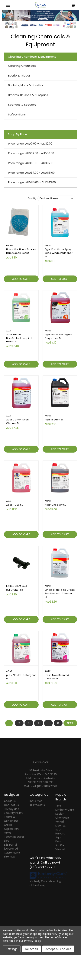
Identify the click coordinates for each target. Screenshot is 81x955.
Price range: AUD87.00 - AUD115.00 (31, 173)
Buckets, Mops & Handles (25, 85)
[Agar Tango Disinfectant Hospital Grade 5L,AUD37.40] (21, 307)
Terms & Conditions (11, 819)
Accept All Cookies (58, 949)
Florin (58, 841)
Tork (58, 806)
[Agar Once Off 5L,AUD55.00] (60, 478)
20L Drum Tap (14, 589)
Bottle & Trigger (19, 75)
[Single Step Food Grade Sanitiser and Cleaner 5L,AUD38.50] (60, 563)
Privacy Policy (32, 941)
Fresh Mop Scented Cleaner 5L (57, 676)
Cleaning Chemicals (22, 66)
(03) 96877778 (47, 786)
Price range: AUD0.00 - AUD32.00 (30, 143)
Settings (12, 949)
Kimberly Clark (64, 810)
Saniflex (60, 845)
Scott (59, 829)
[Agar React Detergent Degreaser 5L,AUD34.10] (60, 307)
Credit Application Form (11, 829)
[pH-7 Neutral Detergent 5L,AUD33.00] (21, 648)
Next (70, 723)
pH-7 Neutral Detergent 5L (21, 676)
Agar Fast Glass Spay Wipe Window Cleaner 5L (59, 253)
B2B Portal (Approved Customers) (12, 848)
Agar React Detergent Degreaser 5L (58, 336)
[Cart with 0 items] (71, 4)
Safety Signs (17, 114)
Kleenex (60, 825)
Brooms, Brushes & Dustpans (28, 95)
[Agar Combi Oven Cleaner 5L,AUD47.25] (21, 393)
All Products (37, 805)
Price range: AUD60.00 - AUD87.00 (31, 163)
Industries (36, 801)
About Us (10, 801)
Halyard (60, 833)
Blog (6, 841)
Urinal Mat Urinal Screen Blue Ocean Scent (21, 251)
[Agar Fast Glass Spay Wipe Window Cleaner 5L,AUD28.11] (60, 222)
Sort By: (32, 198)
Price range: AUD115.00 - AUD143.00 (32, 182)
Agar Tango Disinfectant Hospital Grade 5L (19, 338)
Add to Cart (21, 279)
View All (60, 849)
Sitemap (9, 856)
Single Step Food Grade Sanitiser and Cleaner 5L (60, 593)
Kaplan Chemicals (62, 816)
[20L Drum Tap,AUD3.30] (21, 563)
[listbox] (56, 198)
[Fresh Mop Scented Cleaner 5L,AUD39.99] (60, 648)
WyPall (59, 821)
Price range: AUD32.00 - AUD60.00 (31, 153)
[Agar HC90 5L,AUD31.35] (21, 478)
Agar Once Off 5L (55, 504)
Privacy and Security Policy (13, 811)
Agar (58, 837)
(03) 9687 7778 (42, 867)
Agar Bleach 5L (54, 419)
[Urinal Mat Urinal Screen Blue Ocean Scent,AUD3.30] (21, 222)
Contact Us (11, 805)
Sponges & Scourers (22, 105)
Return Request (14, 837)
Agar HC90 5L (14, 504)
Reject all (31, 949)
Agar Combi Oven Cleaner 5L (17, 421)
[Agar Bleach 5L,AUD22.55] (60, 393)
